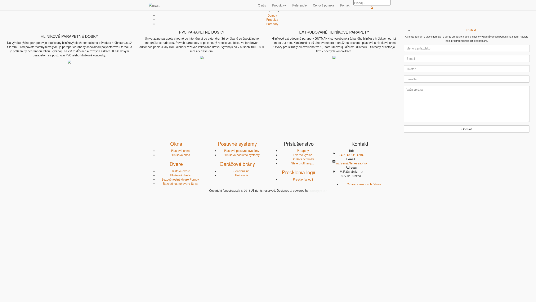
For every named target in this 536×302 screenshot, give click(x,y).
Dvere (176, 163)
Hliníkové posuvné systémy (242, 155)
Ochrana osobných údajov (364, 184)
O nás (262, 5)
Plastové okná (180, 150)
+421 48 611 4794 (351, 155)
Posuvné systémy (237, 143)
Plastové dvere (180, 171)
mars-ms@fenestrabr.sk (351, 163)
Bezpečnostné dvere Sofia (180, 183)
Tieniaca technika (302, 159)
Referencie (299, 5)
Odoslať (466, 129)
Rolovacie (241, 175)
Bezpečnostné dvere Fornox (180, 179)
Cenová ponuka (323, 5)
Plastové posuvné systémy (241, 150)
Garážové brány (237, 163)
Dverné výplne (302, 155)
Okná (176, 143)
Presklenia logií (298, 172)
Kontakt (345, 5)
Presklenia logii (303, 179)
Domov (272, 15)
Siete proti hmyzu (302, 163)
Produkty (278, 5)
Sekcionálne (241, 171)
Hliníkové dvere (180, 175)
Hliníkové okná (180, 155)
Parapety (272, 24)
